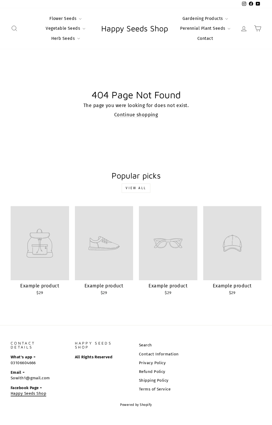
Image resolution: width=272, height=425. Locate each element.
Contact (205, 38)
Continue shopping (136, 115)
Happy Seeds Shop (134, 28)
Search (145, 345)
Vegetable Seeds (63, 28)
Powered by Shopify (136, 405)
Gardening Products (203, 18)
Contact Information (159, 354)
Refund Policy (152, 371)
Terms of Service (155, 389)
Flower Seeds (63, 18)
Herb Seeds (63, 38)
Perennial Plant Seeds (203, 28)
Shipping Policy (154, 380)
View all (136, 188)
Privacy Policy (152, 362)
